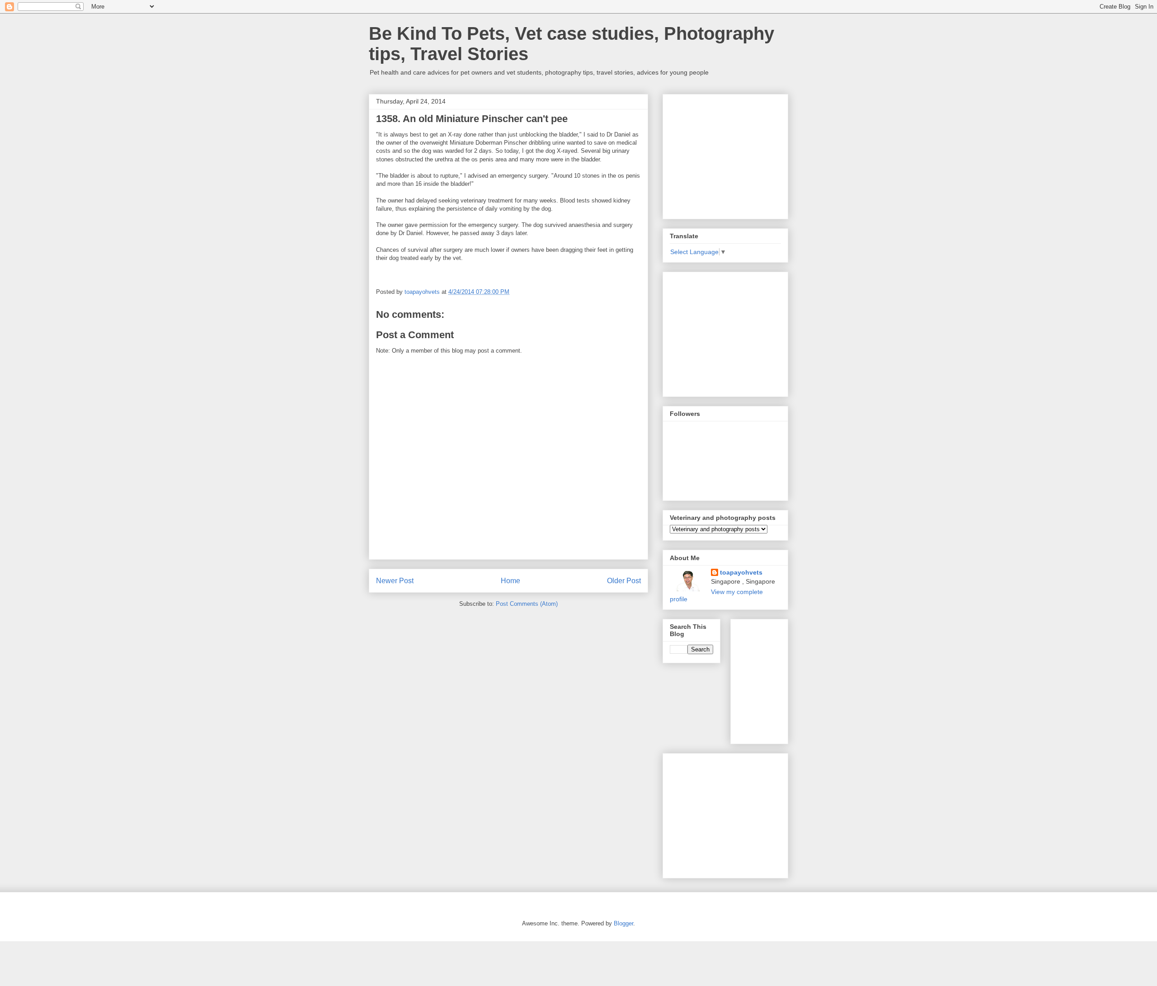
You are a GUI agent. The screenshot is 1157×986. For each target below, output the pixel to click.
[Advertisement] (737, 154)
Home (510, 581)
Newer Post (395, 581)
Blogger (623, 923)
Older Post (624, 581)
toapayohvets (741, 572)
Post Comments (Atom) (527, 603)
